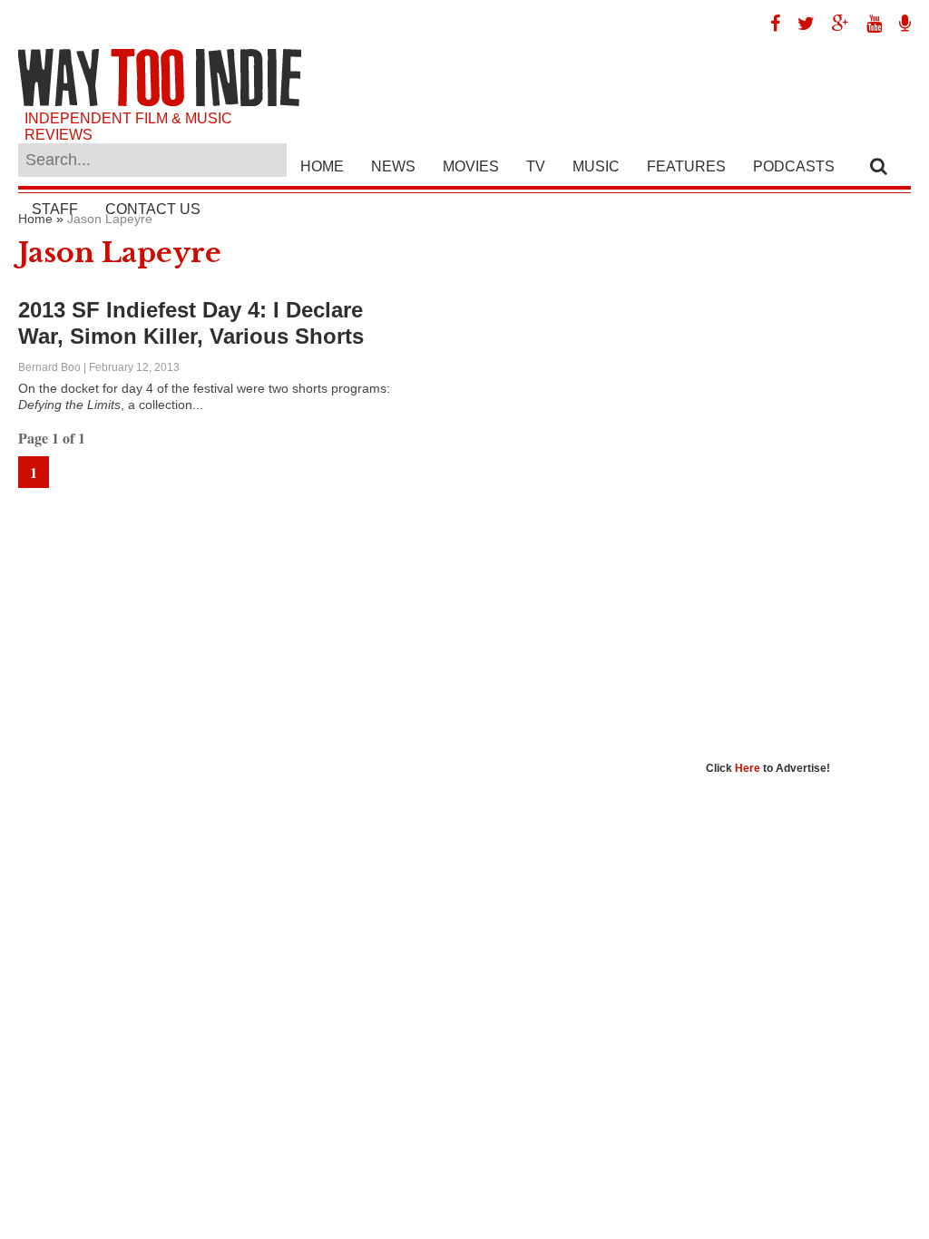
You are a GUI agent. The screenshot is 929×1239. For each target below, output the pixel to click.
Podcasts (794, 166)
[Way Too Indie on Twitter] (799, 24)
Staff (55, 209)
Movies (471, 166)
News (393, 166)
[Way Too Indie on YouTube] (867, 24)
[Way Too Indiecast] (898, 24)
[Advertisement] (817, 483)
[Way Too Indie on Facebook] (768, 24)
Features (686, 166)
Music (596, 166)
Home (322, 166)
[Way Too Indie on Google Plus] (833, 24)
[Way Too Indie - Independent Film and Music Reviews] (159, 102)
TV (535, 166)
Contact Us (152, 209)
